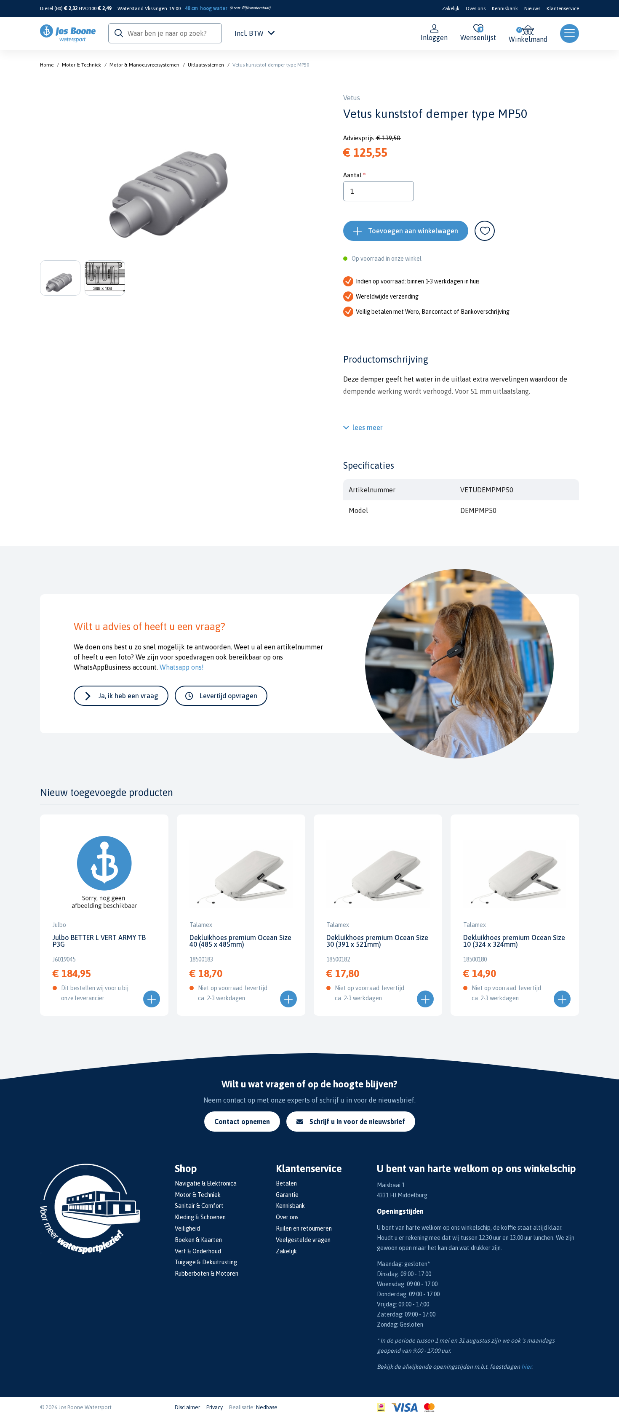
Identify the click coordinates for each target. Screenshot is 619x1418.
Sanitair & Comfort (199, 1205)
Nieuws (532, 8)
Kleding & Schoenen (200, 1217)
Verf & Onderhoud (198, 1251)
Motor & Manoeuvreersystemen (144, 64)
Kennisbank (505, 8)
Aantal (352, 175)
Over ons (476, 8)
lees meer (367, 427)
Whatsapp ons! (182, 667)
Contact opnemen (242, 1121)
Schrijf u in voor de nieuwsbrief (357, 1121)
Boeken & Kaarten (198, 1239)
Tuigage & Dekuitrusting (206, 1262)
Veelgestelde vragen (303, 1239)
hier (526, 1366)
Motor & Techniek (81, 64)
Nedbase (266, 1407)
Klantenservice (563, 8)
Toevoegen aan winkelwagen (413, 231)
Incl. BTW (249, 33)
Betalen (286, 1183)
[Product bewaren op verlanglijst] (485, 231)
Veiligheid (187, 1228)
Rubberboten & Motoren (206, 1273)
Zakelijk (450, 8)
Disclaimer (187, 1407)
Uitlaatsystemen (206, 64)
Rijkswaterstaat (255, 7)
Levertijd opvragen (228, 696)
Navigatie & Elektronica (206, 1183)
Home (46, 64)
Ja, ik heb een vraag (128, 696)
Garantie (287, 1194)
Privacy (214, 1407)
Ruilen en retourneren (304, 1228)
